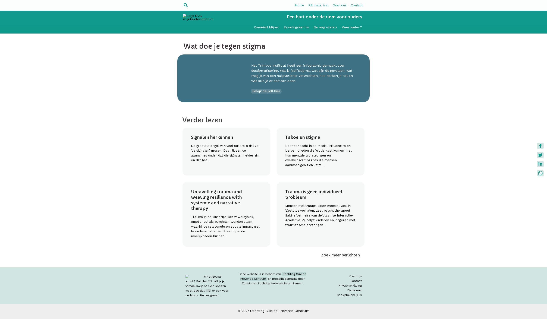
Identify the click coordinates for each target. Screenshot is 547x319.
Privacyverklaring (350, 285)
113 (208, 290)
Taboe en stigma (302, 137)
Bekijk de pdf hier (266, 91)
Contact (357, 5)
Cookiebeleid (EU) (349, 295)
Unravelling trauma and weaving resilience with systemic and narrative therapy (216, 200)
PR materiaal (318, 5)
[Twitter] (540, 155)
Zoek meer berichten (340, 255)
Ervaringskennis (296, 27)
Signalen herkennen (212, 137)
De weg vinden (325, 27)
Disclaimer (354, 290)
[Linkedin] (540, 164)
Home (299, 5)
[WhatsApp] (540, 173)
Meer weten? (351, 27)
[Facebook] (540, 146)
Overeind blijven (266, 27)
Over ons (340, 5)
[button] (186, 5)
